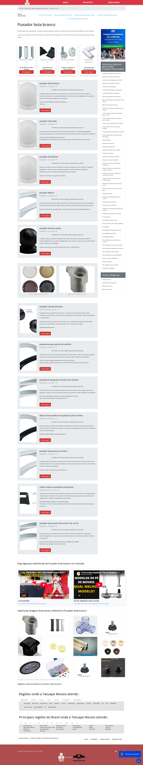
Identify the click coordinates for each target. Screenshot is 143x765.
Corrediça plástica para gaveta (110, 93)
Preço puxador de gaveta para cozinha (113, 132)
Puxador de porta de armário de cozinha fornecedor (111, 174)
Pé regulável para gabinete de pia (111, 230)
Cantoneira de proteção (45, 15)
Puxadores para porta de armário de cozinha (112, 209)
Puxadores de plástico (108, 268)
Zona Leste (56, 700)
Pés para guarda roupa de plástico (112, 255)
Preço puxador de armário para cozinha (111, 127)
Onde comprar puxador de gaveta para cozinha (111, 119)
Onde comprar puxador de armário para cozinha (112, 114)
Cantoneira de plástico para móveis (107, 15)
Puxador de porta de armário (110, 160)
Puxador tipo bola (107, 193)
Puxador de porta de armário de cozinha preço (111, 179)
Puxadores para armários (109, 202)
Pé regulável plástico (108, 237)
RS (47, 723)
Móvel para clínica (107, 289)
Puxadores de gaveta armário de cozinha (111, 197)
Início (86, 739)
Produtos (87, 2)
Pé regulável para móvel (109, 233)
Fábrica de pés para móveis (110, 105)
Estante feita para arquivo (109, 283)
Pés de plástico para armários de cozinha (111, 241)
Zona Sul (49, 700)
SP (34, 723)
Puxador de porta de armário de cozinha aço (111, 164)
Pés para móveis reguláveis (109, 258)
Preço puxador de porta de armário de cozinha (112, 136)
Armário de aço (106, 279)
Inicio (65, 2)
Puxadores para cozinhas (109, 205)
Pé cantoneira (106, 217)
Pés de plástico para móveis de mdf (78, 19)
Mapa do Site (117, 739)
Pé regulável (105, 227)
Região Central (24, 700)
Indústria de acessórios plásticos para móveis (112, 109)
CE (61, 723)
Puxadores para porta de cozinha (111, 213)
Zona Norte (33, 700)
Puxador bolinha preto (108, 147)
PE (52, 723)
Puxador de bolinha (107, 153)
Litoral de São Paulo (77, 700)
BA (56, 723)
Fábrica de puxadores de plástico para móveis (113, 100)
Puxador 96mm (106, 140)
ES (30, 723)
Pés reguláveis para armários (110, 265)
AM (72, 723)
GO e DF (66, 723)
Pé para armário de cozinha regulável (112, 223)
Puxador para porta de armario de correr (112, 184)
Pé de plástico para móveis (109, 220)
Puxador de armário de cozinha (111, 150)
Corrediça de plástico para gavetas (112, 90)
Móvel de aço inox (107, 286)
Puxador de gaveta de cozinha (110, 156)
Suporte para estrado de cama (110, 83)
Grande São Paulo (66, 700)
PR (38, 723)
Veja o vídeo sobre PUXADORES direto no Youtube (32, 604)
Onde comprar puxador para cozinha (84, 15)
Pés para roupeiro (107, 261)
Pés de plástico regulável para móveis (112, 248)
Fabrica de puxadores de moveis (63, 15)
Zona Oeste (41, 700)
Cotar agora (26, 72)
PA (77, 723)
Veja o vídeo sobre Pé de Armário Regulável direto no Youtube (91, 604)
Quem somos (114, 2)
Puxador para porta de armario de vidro (112, 189)
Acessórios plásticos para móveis (111, 73)
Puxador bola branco (108, 143)
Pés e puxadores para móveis (110, 252)
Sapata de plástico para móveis (111, 77)
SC (43, 723)
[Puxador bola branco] (26, 52)
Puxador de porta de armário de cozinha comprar (111, 169)
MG (25, 723)
